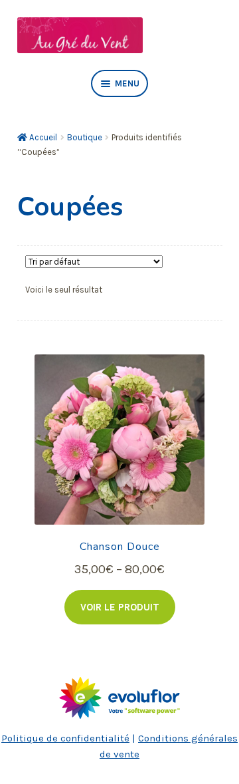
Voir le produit (119, 607)
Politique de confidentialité (65, 738)
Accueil (43, 137)
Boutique (84, 137)
